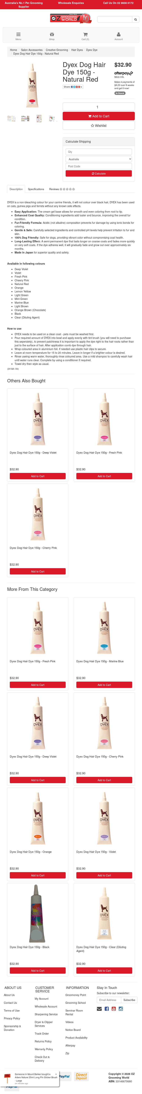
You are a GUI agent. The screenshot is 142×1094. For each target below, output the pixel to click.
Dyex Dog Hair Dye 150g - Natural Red (36, 53)
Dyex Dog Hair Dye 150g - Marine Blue (100, 661)
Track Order (42, 1033)
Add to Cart (100, 115)
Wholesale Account (46, 1006)
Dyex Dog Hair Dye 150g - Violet (96, 852)
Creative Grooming (57, 50)
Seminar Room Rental (74, 1012)
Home (13, 50)
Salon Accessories (32, 50)
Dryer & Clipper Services (44, 1024)
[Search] (135, 19)
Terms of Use (12, 1010)
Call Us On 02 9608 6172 (118, 3)
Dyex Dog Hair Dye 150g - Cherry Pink (33, 548)
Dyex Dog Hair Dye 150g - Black (29, 947)
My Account (41, 998)
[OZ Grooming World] (71, 17)
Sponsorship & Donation (12, 1028)
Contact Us (10, 1003)
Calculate (100, 173)
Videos (69, 1022)
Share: (67, 86)
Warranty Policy (44, 1049)
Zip (67, 1053)
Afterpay (70, 1045)
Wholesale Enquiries (71, 3)
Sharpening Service (46, 1014)
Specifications (36, 189)
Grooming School (75, 1003)
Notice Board (73, 1030)
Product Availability (76, 1037)
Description (16, 189)
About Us (9, 995)
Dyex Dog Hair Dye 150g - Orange (31, 852)
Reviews (54, 189)
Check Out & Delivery (42, 1058)
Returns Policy (43, 1041)
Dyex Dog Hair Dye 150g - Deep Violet (33, 452)
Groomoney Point (75, 995)
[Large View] (11, 118)
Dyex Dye (91, 50)
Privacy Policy (12, 1018)
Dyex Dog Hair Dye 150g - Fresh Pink (99, 452)
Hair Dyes (77, 50)
